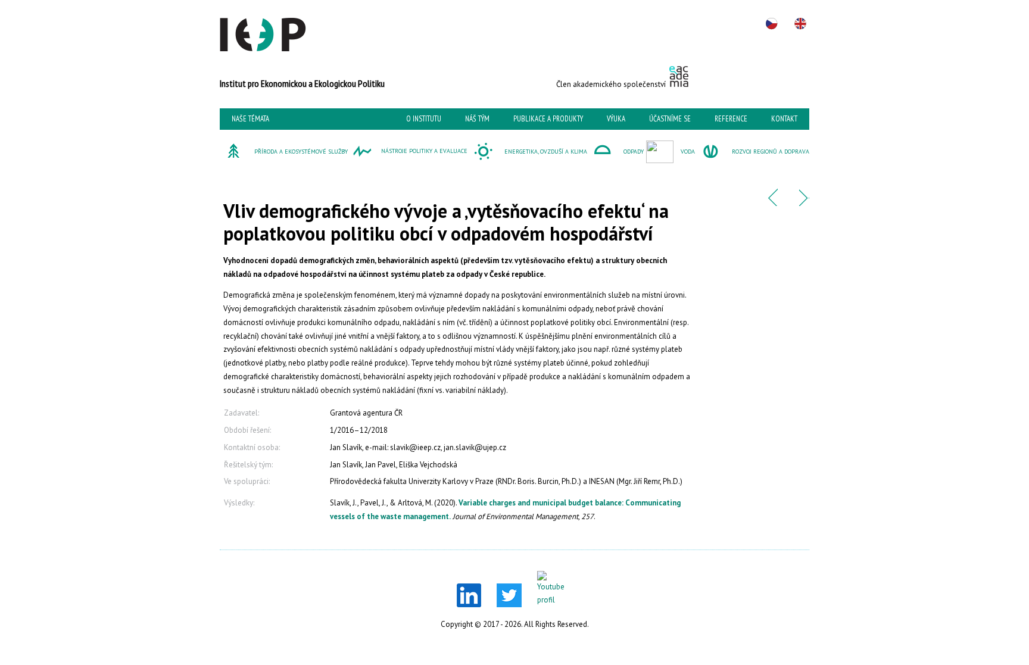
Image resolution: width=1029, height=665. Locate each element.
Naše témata (250, 119)
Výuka (616, 119)
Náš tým (477, 119)
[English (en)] (800, 24)
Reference (731, 119)
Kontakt (784, 119)
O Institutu (423, 119)
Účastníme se (670, 119)
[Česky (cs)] (772, 24)
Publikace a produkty (548, 119)
